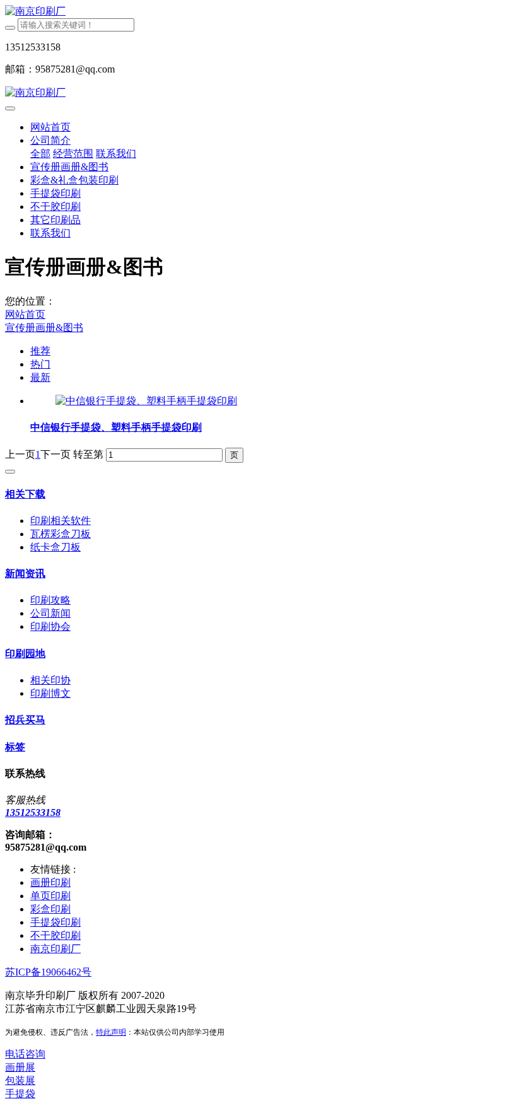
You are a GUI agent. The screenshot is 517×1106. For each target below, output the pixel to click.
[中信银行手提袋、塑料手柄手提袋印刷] (146, 400)
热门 (40, 364)
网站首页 (50, 127)
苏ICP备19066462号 (48, 972)
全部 (40, 153)
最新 (40, 377)
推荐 (40, 351)
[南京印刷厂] (258, 11)
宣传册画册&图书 (44, 327)
